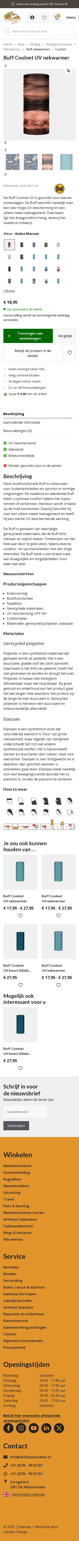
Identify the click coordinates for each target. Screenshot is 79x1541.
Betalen (9, 1274)
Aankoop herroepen (19, 1294)
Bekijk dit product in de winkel (33, 353)
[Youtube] (34, 1428)
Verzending (12, 1280)
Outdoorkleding (16, 1172)
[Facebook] (8, 1428)
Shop (21, 44)
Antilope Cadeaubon (20, 1219)
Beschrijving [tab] (13, 414)
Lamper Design (15, 1532)
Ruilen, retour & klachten (24, 1287)
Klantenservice (15, 1320)
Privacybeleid (14, 1347)
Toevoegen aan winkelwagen (30, 336)
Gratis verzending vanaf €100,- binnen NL (42, 4)
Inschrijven (16, 1125)
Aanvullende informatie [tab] (21, 422)
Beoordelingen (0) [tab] (17, 430)
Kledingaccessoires (59, 44)
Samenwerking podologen (24, 1327)
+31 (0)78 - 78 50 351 (26, 1465)
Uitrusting (11, 1192)
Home (7, 44)
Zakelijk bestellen (17, 1300)
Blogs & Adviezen (17, 1232)
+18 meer (9, 291)
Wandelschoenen (17, 1166)
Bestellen (11, 1267)
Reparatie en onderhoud (23, 1314)
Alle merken (13, 1239)
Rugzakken (12, 1179)
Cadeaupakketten (18, 1226)
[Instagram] (21, 1428)
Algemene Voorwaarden (23, 1340)
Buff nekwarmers (38, 49)
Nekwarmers (12, 49)
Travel (8, 1199)
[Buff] (60, 192)
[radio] (9, 245)
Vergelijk (65, 336)
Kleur (8, 233)
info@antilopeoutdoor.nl (30, 1457)
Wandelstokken (16, 1186)
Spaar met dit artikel (28, 394)
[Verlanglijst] (32, 17)
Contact (10, 1334)
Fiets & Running (16, 1206)
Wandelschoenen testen (23, 1212)
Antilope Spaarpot (18, 1307)
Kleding (35, 44)
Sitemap (24, 1526)
